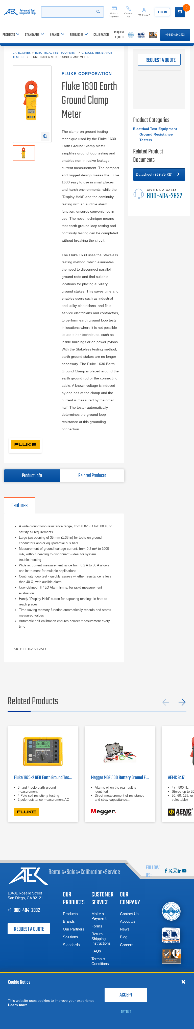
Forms (96, 926)
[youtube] (184, 871)
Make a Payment (98, 916)
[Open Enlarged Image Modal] (45, 136)
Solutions (70, 937)
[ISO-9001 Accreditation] (171, 956)
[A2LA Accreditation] (171, 935)
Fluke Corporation (87, 74)
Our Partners (73, 929)
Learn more (18, 1005)
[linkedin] (179, 871)
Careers (126, 945)
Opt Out (126, 1012)
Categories (22, 52)
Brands (69, 921)
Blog (123, 937)
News (125, 929)
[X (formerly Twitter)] (170, 871)
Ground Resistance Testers (156, 137)
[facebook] (166, 871)
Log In (162, 12)
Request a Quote (29, 929)
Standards (71, 945)
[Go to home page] (20, 12)
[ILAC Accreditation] (171, 911)
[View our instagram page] (175, 871)
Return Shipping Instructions (101, 939)
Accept (125, 995)
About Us (127, 921)
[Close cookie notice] (183, 981)
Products (70, 914)
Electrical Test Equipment (56, 52)
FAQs (96, 951)
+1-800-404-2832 (175, 35)
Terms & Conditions (100, 961)
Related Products (92, 475)
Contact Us (129, 914)
